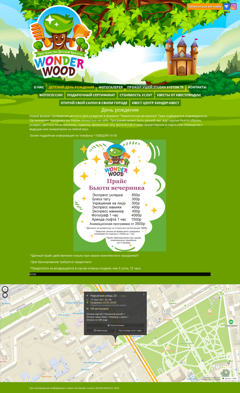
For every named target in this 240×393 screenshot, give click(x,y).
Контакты (197, 87)
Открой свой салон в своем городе (94, 103)
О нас (39, 87)
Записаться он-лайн (205, 6)
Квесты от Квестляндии (179, 95)
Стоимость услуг (136, 95)
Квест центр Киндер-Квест (155, 103)
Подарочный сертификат (91, 95)
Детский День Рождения (71, 87)
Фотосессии (51, 95)
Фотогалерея (111, 87)
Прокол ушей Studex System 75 (155, 87)
